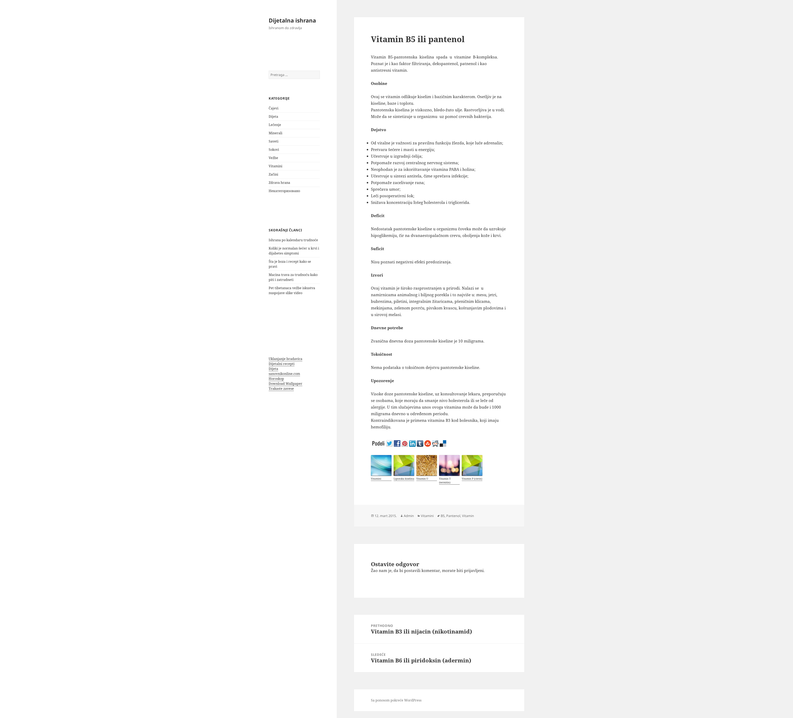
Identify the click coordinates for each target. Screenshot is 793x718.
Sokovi (274, 149)
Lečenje (275, 124)
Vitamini (275, 166)
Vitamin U (422, 478)
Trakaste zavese (281, 388)
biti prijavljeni (470, 570)
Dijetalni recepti (281, 363)
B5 (443, 516)
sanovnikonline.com (284, 373)
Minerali (275, 133)
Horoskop (276, 378)
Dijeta (273, 116)
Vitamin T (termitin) (445, 480)
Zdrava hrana (279, 182)
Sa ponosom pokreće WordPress (396, 700)
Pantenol (453, 516)
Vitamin (468, 516)
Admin (409, 516)
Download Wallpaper (285, 383)
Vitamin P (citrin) (472, 478)
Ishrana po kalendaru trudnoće (293, 240)
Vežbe (273, 158)
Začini (273, 174)
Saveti (273, 141)
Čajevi (273, 108)
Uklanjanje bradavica (285, 359)
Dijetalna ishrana (292, 20)
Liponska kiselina (404, 478)
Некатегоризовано (284, 191)
